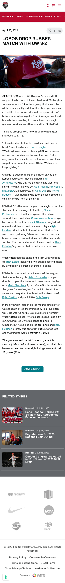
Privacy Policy (17, 557)
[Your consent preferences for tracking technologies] (6, 577)
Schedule (32, 17)
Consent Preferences (42, 557)
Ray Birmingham (39, 147)
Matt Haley (8, 191)
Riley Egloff (56, 187)
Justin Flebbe (40, 187)
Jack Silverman (38, 222)
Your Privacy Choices (18, 568)
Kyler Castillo (9, 297)
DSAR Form (48, 563)
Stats (57, 17)
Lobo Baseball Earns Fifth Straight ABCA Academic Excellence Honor (42, 415)
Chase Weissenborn (42, 218)
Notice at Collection (47, 568)
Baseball (29, 408)
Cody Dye (40, 191)
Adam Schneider (37, 277)
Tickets (36, 6)
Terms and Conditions (24, 563)
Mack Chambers (17, 285)
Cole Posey (42, 297)
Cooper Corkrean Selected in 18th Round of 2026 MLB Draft (43, 459)
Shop (42, 6)
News (19, 17)
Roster (45, 17)
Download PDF (32, 369)
